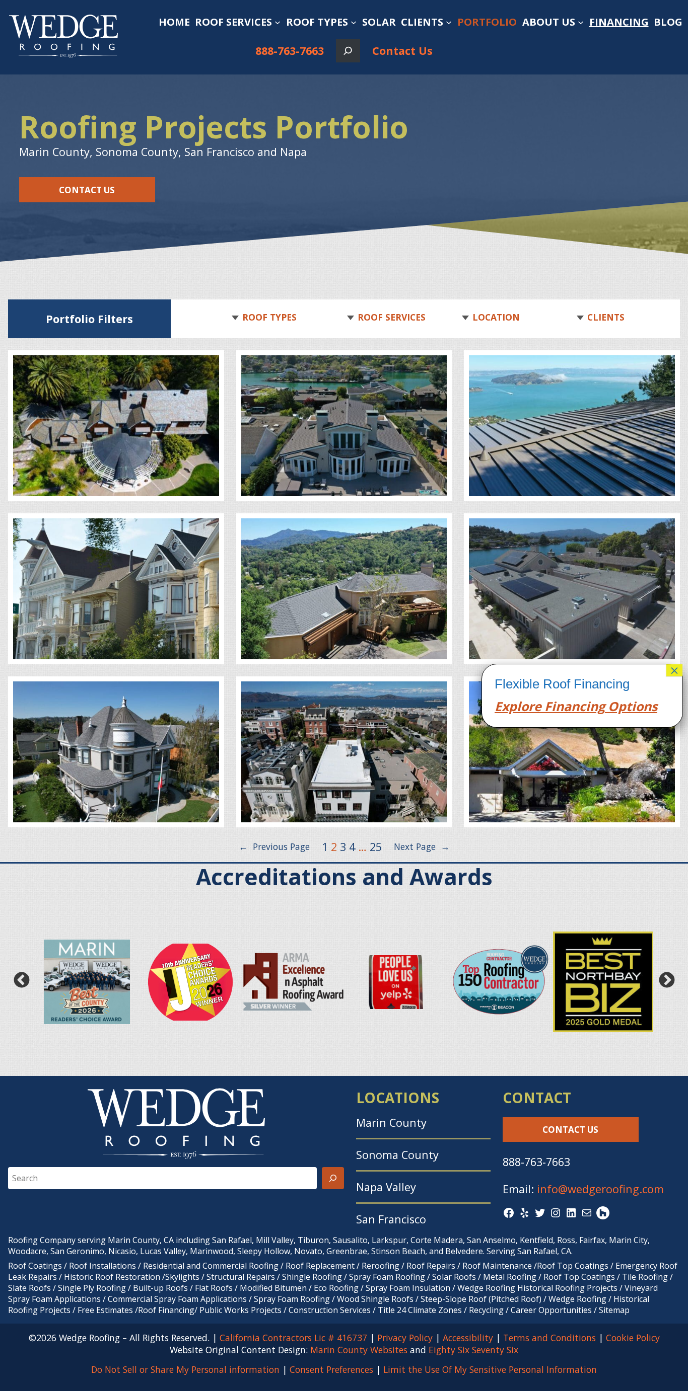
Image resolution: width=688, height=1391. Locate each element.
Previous (21, 980)
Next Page (422, 846)
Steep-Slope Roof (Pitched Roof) (481, 1298)
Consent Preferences (331, 1369)
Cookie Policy (633, 1338)
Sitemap (614, 1310)
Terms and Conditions (549, 1338)
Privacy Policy (405, 1338)
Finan (560, 706)
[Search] (333, 1178)
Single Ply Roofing (92, 1287)
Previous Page (274, 846)
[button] (268, 317)
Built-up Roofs (160, 1287)
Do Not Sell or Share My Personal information (185, 1369)
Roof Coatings (35, 1265)
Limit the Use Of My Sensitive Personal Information (490, 1369)
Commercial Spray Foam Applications (177, 1298)
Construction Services (330, 1310)
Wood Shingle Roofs (375, 1298)
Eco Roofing (336, 1287)
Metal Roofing (510, 1276)
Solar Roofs (455, 1276)
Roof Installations (102, 1265)
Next (666, 980)
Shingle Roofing (312, 1276)
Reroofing (380, 1265)
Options (631, 706)
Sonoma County (397, 1154)
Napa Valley (386, 1187)
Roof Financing (166, 1310)
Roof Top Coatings (572, 1265)
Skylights (182, 1276)
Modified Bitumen (273, 1287)
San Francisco (391, 1219)
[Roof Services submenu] (277, 22)
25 (376, 846)
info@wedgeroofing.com (600, 1189)
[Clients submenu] (449, 22)
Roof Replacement (320, 1265)
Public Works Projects (240, 1310)
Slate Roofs (29, 1287)
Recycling (486, 1310)
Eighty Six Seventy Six (473, 1350)
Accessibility (468, 1338)
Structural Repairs (241, 1276)
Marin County (391, 1122)
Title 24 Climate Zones (420, 1310)
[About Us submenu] (581, 22)
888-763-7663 (289, 50)
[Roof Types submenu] (354, 22)
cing (592, 706)
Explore (518, 706)
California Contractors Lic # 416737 (293, 1338)
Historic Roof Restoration (112, 1276)
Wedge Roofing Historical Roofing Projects (537, 1287)
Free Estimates (105, 1310)
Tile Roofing (645, 1276)
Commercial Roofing (240, 1265)
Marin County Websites (358, 1350)
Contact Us (402, 50)
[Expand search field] (348, 50)
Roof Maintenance (497, 1265)
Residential (163, 1265)
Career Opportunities (551, 1310)
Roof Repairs (430, 1265)
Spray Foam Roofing (387, 1276)
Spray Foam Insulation (408, 1287)
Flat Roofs (214, 1287)
